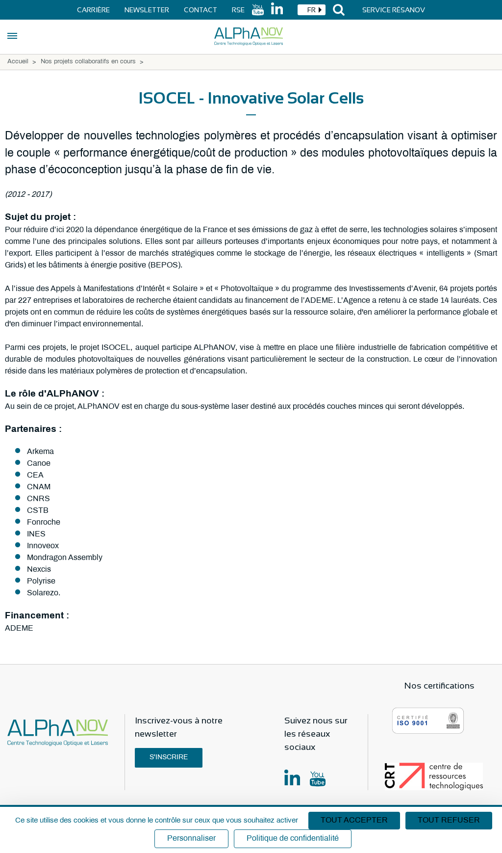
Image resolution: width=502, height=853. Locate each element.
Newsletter (147, 10)
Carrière (93, 10)
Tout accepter (354, 820)
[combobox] (312, 9)
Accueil (17, 62)
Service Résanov (393, 10)
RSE (238, 10)
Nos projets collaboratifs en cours (88, 62)
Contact (200, 10)
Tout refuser (449, 820)
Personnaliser (191, 838)
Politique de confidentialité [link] (293, 838)
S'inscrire (169, 757)
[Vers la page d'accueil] (248, 36)
